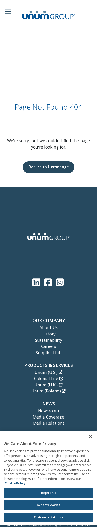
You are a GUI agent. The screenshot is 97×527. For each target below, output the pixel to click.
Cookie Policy (15, 483)
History (48, 334)
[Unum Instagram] (60, 281)
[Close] (90, 436)
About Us (49, 327)
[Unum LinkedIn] (37, 281)
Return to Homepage (48, 166)
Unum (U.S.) (47, 372)
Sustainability (48, 340)
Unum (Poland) (46, 391)
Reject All (48, 493)
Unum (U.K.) (46, 385)
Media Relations (49, 423)
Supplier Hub (48, 352)
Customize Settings (48, 517)
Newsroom (48, 410)
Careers (48, 346)
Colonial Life (46, 378)
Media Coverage (48, 417)
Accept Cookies (48, 505)
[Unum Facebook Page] (49, 281)
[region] (48, 477)
